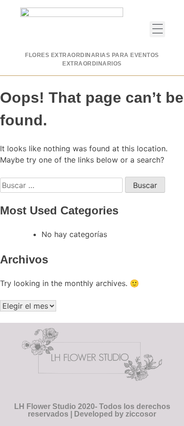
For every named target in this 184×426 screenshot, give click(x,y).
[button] (157, 29)
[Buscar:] (62, 185)
